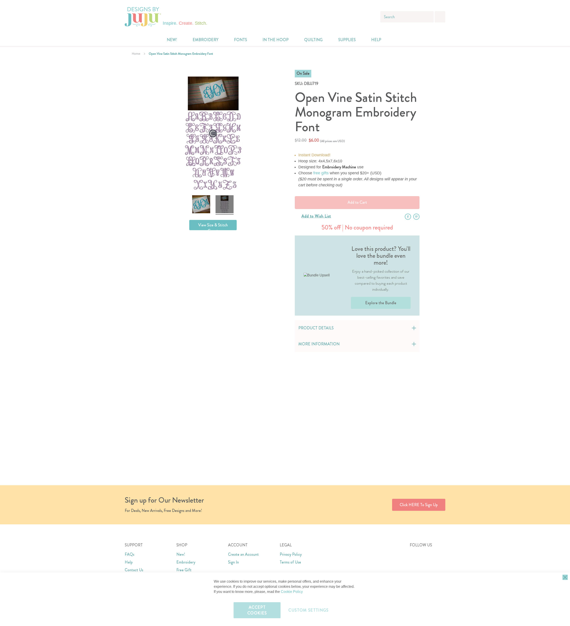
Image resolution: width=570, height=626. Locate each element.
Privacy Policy (291, 554)
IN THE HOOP (276, 40)
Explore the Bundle (380, 303)
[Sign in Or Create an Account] (394, 40)
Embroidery (185, 562)
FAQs (129, 554)
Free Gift (183, 570)
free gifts (321, 173)
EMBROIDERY (205, 40)
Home (136, 53)
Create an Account (243, 554)
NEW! (172, 40)
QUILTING (313, 40)
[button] (403, 40)
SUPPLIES (347, 40)
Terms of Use (290, 562)
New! (180, 554)
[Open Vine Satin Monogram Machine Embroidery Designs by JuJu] (201, 204)
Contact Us (134, 570)
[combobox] (407, 16)
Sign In (233, 562)
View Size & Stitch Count (213, 226)
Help (129, 562)
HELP (376, 40)
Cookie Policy (292, 592)
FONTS (240, 40)
